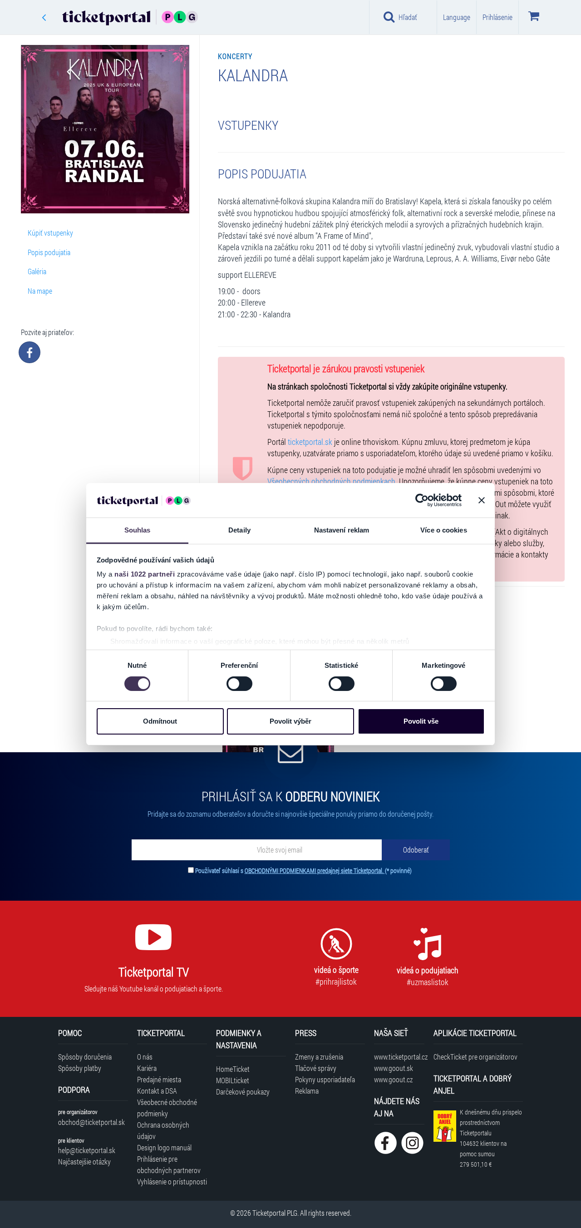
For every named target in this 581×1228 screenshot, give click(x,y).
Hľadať (408, 17)
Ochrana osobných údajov (163, 1130)
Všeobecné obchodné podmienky (167, 1107)
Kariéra (147, 1068)
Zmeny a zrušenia (319, 1056)
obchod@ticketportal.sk (91, 1122)
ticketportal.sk (310, 442)
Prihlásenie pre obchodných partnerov (169, 1164)
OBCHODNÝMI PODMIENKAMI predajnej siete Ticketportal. (315, 870)
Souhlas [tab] (137, 530)
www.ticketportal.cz (399, 1056)
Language (456, 17)
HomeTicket (233, 1069)
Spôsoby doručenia (85, 1056)
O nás (145, 1056)
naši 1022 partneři (144, 574)
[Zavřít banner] (481, 500)
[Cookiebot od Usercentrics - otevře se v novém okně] (422, 500)
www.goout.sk (393, 1068)
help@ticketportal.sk (86, 1150)
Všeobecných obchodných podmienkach (331, 481)
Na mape (40, 291)
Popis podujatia (49, 252)
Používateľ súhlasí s (303, 870)
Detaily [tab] (239, 530)
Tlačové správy (315, 1068)
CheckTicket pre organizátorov (475, 1056)
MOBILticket (232, 1080)
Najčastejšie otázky (84, 1161)
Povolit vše (421, 721)
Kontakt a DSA (157, 1090)
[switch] (239, 683)
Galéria (37, 271)
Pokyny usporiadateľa (325, 1079)
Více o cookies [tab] (443, 530)
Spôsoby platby (79, 1068)
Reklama (307, 1090)
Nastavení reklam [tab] (341, 530)
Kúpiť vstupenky (50, 232)
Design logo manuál (164, 1147)
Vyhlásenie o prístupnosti (172, 1181)
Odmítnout (160, 721)
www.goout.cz (393, 1079)
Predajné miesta (159, 1079)
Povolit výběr (290, 721)
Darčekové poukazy (243, 1091)
